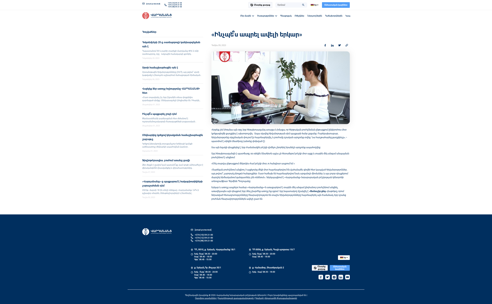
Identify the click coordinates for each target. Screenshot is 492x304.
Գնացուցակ (286, 16)
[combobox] (288, 5)
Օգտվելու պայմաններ (206, 298)
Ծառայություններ (265, 16)
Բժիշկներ (299, 16)
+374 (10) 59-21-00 (175, 3)
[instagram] (334, 277)
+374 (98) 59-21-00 (175, 7)
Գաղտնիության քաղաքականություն (236, 298)
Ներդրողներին (314, 16)
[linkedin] (341, 277)
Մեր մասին (245, 16)
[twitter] (327, 277)
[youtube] (347, 277)
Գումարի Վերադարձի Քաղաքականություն (276, 298)
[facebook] (321, 277)
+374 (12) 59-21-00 (175, 5)
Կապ (347, 16)
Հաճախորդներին (333, 16)
